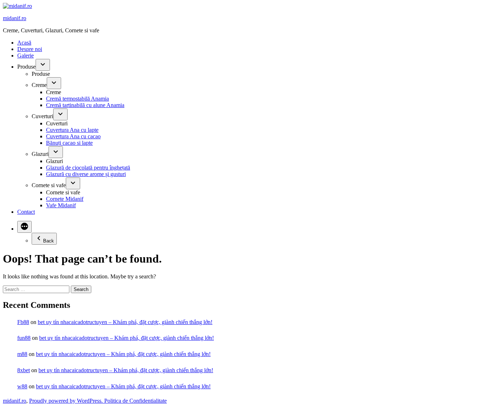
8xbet (23, 370)
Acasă (24, 43)
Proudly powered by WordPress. (66, 401)
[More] (24, 227)
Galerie (25, 55)
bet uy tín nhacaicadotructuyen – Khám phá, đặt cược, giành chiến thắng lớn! (125, 322)
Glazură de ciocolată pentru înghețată (88, 168)
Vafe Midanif (61, 205)
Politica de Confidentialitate (135, 401)
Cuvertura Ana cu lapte (72, 130)
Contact (26, 212)
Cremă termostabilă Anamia (77, 99)
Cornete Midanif (64, 199)
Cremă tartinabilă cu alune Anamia (85, 105)
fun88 (24, 338)
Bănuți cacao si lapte (69, 143)
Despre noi (29, 49)
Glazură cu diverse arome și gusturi (86, 174)
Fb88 (23, 322)
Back (48, 241)
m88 (22, 354)
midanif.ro (14, 18)
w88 (22, 386)
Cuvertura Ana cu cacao (73, 136)
